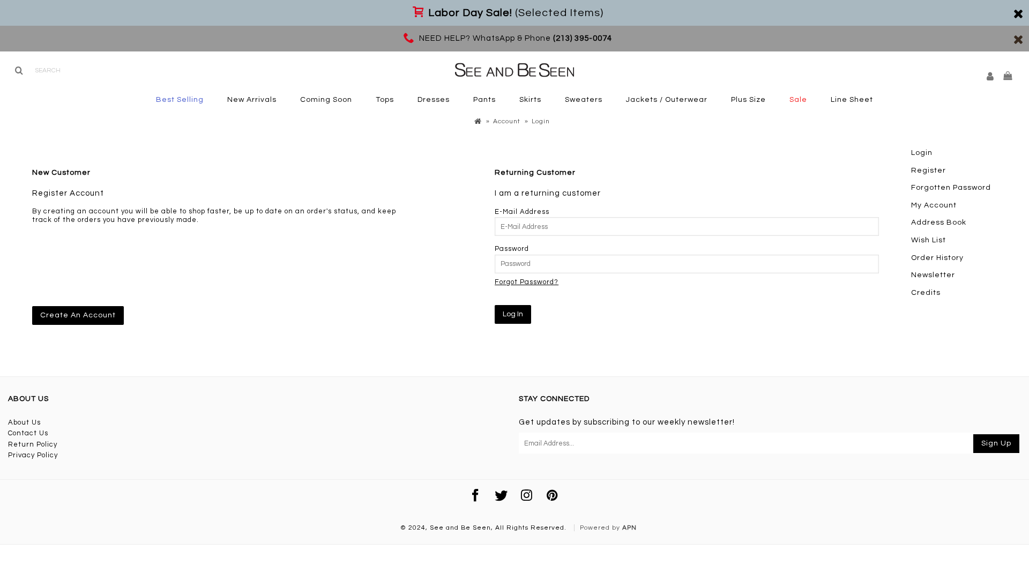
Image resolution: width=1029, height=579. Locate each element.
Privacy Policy (33, 455)
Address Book (938, 222)
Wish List (928, 240)
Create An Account (78, 315)
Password (512, 249)
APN (629, 527)
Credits (926, 292)
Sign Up (996, 443)
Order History (937, 258)
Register (928, 170)
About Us (24, 422)
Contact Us (28, 433)
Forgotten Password (951, 187)
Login (922, 153)
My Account (934, 205)
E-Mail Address (522, 212)
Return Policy (32, 444)
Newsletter (933, 275)
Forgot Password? (526, 282)
